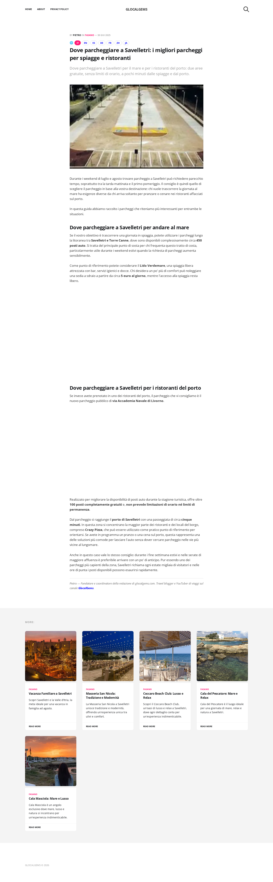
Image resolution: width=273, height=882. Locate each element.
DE (101, 43)
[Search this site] (246, 9)
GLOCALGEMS (136, 9)
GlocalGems (86, 588)
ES (93, 43)
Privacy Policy (59, 9)
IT (78, 43)
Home (28, 9)
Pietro (77, 35)
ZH (118, 43)
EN (85, 43)
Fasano (89, 35)
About (41, 9)
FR (110, 43)
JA (126, 43)
